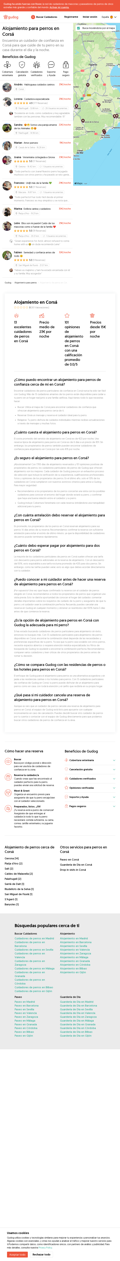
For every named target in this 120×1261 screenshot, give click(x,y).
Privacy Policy (45, 1247)
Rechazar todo (41, 1254)
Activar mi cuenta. (59, 7)
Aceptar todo (17, 1254)
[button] (90, 760)
